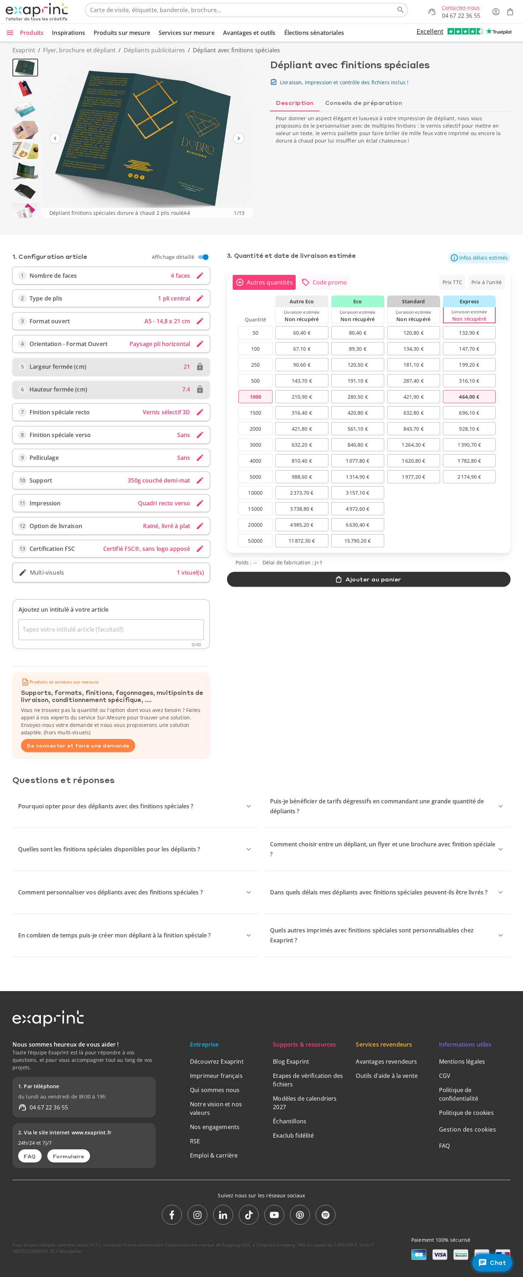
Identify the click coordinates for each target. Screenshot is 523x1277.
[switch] (205, 257)
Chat (498, 1262)
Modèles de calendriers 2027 (305, 1103)
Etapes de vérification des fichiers (308, 1080)
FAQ (30, 1156)
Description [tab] (295, 102)
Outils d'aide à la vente (387, 1076)
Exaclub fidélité (293, 1135)
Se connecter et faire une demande (78, 745)
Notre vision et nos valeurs (216, 1108)
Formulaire (68, 1156)
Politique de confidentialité (458, 1094)
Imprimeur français (216, 1076)
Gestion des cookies (467, 1129)
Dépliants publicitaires (154, 50)
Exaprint (23, 50)
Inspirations (68, 33)
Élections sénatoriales (314, 33)
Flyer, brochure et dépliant (79, 50)
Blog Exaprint (291, 1061)
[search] (400, 10)
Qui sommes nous (214, 1090)
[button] (479, 258)
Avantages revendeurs (386, 1061)
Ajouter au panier (373, 579)
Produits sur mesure (122, 33)
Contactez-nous (461, 7)
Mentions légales (462, 1061)
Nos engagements (214, 1127)
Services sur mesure (187, 33)
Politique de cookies (466, 1113)
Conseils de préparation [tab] (363, 102)
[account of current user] (496, 12)
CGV (444, 1076)
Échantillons (289, 1121)
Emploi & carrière (214, 1155)
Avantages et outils (249, 33)
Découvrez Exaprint (217, 1061)
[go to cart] (510, 12)
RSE (195, 1141)
